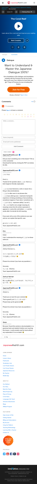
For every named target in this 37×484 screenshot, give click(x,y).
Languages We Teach (9, 399)
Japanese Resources (8, 370)
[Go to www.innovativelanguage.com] (18, 468)
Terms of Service (22, 480)
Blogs (4, 404)
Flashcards (6, 360)
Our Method (6, 384)
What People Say (7, 391)
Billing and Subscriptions (9, 420)
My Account (6, 422)
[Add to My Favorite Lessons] (12, 47)
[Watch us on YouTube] (7, 454)
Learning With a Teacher (9, 430)
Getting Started (7, 417)
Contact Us (6, 432)
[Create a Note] (18, 47)
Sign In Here (24, 95)
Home (4, 355)
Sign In (8, 110)
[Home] (17, 4)
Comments (14, 54)
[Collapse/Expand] (18, 101)
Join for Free (18, 89)
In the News (6, 396)
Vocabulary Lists (7, 363)
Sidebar (27, 11)
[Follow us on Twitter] (4, 454)
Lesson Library (5, 7)
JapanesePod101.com (23, 473)
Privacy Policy (14, 476)
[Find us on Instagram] (18, 454)
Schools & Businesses (9, 401)
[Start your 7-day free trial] (8, 440)
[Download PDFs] (24, 47)
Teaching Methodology (9, 427)
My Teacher (6, 373)
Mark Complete (16, 40)
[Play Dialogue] (3, 60)
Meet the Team (7, 389)
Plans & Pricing (7, 394)
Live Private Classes (8, 365)
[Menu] (3, 2)
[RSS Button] (3, 106)
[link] (3, 11)
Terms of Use (22, 476)
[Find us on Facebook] (11, 454)
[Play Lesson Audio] (18, 26)
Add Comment (18, 146)
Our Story (5, 386)
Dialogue (4, 54)
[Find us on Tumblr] (14, 454)
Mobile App (6, 375)
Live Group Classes (8, 368)
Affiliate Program (7, 406)
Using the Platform (8, 425)
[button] (34, 2)
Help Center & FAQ (8, 415)
